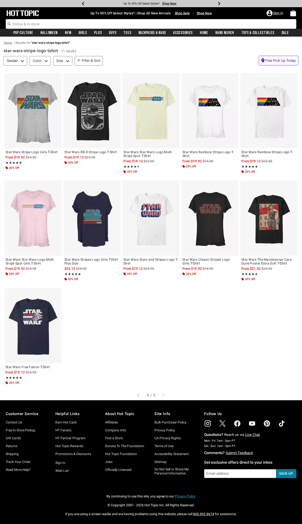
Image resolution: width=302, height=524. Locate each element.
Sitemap (160, 462)
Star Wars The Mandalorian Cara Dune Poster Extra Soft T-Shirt (266, 261)
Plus (98, 32)
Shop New (204, 13)
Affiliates (111, 422)
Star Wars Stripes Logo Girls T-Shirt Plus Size (91, 261)
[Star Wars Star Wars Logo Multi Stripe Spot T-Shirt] (151, 110)
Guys (112, 32)
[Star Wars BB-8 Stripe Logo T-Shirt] (92, 110)
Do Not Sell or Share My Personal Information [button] (171, 471)
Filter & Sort (91, 60)
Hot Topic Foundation (121, 454)
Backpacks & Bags (152, 32)
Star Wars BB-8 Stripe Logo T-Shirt (90, 152)
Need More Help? (18, 470)
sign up (286, 473)
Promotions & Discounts (73, 454)
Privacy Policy (164, 430)
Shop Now (169, 3)
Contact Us (14, 422)
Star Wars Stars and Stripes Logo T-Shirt (150, 261)
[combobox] (151, 24)
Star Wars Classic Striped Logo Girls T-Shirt (206, 261)
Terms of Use (164, 446)
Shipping (12, 454)
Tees (127, 32)
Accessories (183, 32)
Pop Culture (23, 32)
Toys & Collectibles (257, 32)
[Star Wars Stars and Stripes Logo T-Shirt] (151, 218)
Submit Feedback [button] (239, 453)
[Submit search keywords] (9, 23)
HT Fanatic (63, 430)
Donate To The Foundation (124, 446)
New (68, 32)
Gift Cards (13, 438)
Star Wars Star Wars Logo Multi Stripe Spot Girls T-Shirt (29, 261)
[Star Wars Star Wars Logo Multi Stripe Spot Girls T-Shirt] (33, 218)
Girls (83, 32)
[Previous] (83, 4)
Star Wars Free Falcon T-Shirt (27, 367)
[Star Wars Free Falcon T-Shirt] (33, 325)
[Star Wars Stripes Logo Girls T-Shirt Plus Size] (92, 218)
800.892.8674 (203, 514)
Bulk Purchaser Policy (170, 422)
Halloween (49, 32)
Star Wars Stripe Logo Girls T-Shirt (31, 152)
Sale (285, 32)
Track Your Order (18, 462)
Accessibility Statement (171, 454)
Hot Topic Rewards (69, 446)
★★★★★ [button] (13, 163)
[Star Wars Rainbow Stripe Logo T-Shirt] (209, 110)
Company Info (115, 430)
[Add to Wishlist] (56, 77)
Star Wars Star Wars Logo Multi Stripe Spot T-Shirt (147, 154)
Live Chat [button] (252, 435)
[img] (207, 423)
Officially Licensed (118, 470)
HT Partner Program (70, 438)
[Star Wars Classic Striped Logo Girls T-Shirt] (209, 218)
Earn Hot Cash (66, 422)
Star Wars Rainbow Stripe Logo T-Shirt (208, 154)
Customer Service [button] (22, 413)
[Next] (219, 4)
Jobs (108, 462)
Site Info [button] (162, 413)
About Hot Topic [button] (119, 413)
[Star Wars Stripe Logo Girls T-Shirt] (33, 110)
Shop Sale (182, 13)
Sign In (60, 463)
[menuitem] (293, 13)
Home (204, 32)
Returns (11, 446)
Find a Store (114, 438)
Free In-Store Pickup (20, 430)
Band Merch (224, 32)
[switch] (278, 60)
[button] (275, 13)
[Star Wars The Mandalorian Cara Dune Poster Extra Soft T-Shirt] (268, 218)
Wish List (62, 471)
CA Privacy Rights (167, 438)
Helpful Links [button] (67, 413)
